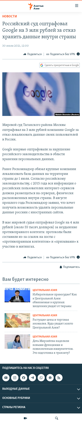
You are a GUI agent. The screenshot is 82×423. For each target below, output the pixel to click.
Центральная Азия (45, 290)
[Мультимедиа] (25, 418)
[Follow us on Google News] (50, 377)
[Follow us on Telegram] (32, 377)
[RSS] (59, 377)
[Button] (32, 54)
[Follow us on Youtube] (6, 377)
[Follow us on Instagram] (14, 377)
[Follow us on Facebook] (23, 377)
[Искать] (56, 418)
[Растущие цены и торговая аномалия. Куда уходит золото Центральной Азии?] (17, 320)
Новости (9, 16)
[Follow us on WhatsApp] (41, 377)
